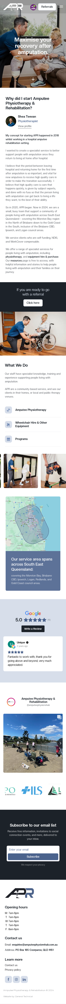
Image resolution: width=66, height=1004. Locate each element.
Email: (31, 944)
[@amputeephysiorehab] (11, 701)
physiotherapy (14, 256)
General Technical (24, 996)
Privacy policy (13, 969)
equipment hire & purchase (43, 256)
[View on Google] (11, 644)
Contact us (11, 965)
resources (16, 260)
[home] (13, 6)
